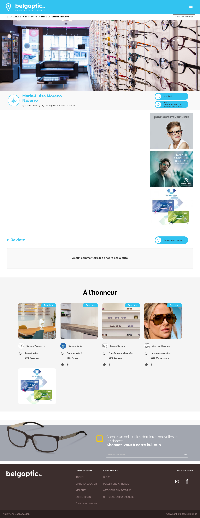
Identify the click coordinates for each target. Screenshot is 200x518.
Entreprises (31, 17)
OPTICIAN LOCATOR (86, 483)
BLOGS (106, 477)
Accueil (17, 17)
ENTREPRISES (83, 497)
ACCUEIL (80, 477)
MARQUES (81, 490)
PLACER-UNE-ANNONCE (116, 483)
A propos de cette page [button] (184, 17)
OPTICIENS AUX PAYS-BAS (117, 490)
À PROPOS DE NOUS (86, 503)
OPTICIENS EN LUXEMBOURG (118, 497)
